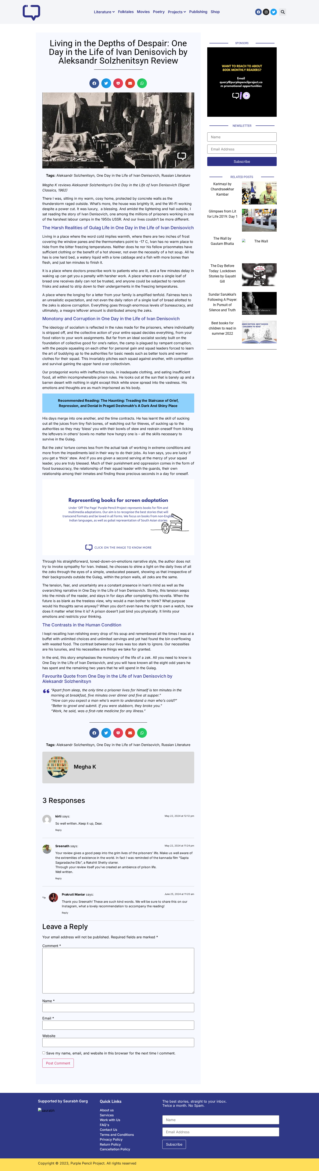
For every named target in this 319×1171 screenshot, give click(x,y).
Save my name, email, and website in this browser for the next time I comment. (111, 1053)
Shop (215, 12)
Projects (175, 12)
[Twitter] (273, 12)
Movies (143, 12)
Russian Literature (175, 175)
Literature (102, 12)
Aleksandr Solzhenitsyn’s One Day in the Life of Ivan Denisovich (124, 185)
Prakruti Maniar (73, 894)
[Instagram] (266, 12)
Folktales (126, 12)
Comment (51, 945)
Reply (58, 830)
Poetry (159, 12)
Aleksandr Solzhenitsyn (75, 175)
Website (48, 1036)
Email (48, 1018)
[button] (282, 12)
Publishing (198, 12)
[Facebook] (258, 12)
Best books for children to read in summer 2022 (222, 328)
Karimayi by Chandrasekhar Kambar (222, 189)
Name (48, 1001)
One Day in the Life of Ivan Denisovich (128, 175)
